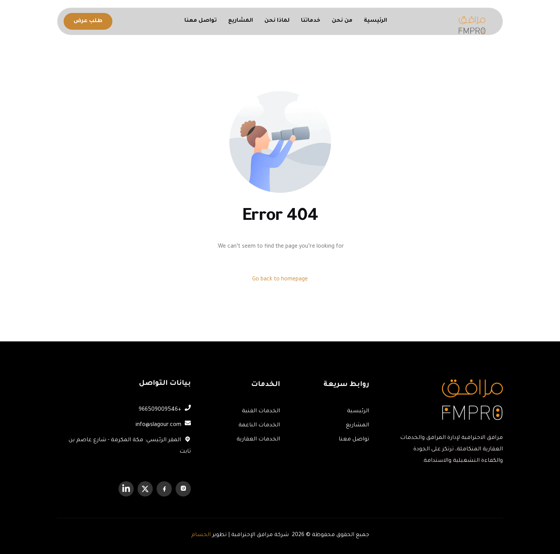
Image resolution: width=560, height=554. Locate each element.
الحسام (201, 535)
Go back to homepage (280, 280)
